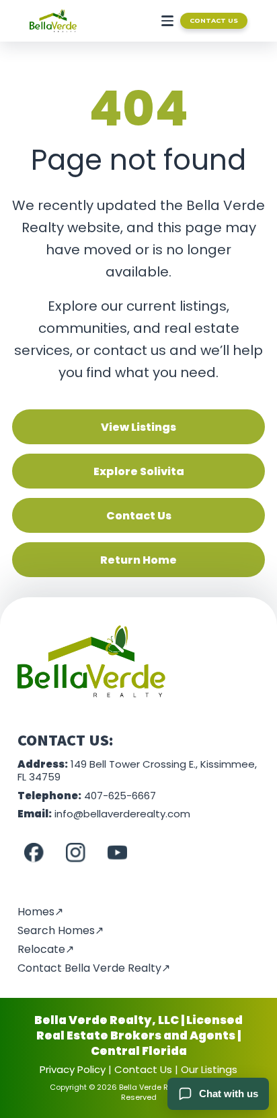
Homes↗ (40, 911)
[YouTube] (117, 853)
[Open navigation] (164, 21)
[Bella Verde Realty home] (53, 20)
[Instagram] (75, 853)
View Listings (138, 427)
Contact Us (214, 20)
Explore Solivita (138, 471)
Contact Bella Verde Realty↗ (93, 968)
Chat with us (228, 1093)
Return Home (138, 560)
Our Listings (209, 1069)
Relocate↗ (45, 949)
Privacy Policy (73, 1069)
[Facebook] (33, 853)
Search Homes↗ (60, 930)
